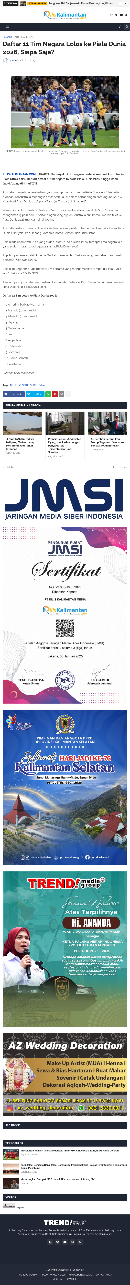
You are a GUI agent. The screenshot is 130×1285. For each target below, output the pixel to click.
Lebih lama (119, 467)
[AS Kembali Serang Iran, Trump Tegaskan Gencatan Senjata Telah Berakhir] (107, 423)
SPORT (34, 385)
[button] (120, 4)
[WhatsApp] (48, 394)
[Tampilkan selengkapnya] (68, 394)
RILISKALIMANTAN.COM (19, 174)
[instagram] (72, 1242)
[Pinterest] (55, 394)
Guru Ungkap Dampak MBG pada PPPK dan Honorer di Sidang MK (57, 1179)
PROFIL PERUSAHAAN (28, 1275)
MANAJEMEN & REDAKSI (81, 1275)
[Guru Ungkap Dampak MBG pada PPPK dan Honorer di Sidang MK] (11, 1183)
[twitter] (116, 15)
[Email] (61, 394)
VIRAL (42, 385)
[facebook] (111, 15)
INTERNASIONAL (23, 37)
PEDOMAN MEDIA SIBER (54, 1275)
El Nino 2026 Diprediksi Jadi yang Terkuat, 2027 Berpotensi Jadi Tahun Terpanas (20, 444)
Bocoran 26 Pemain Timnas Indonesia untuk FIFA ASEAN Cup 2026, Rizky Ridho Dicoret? (70, 1150)
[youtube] (121, 15)
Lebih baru (10, 467)
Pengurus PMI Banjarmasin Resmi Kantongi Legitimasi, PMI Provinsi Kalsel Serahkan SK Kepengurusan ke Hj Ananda (83, 3)
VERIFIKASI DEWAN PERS (65, 1279)
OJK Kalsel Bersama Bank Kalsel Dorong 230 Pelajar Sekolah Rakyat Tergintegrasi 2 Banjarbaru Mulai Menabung (74, 1166)
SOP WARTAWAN (104, 1275)
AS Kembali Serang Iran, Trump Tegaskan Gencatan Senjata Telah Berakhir (107, 442)
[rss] (126, 15)
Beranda (7, 37)
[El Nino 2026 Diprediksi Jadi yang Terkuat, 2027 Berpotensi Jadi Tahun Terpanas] (22, 423)
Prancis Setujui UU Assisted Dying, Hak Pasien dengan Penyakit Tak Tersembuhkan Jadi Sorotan (64, 446)
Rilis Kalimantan (75, 1269)
